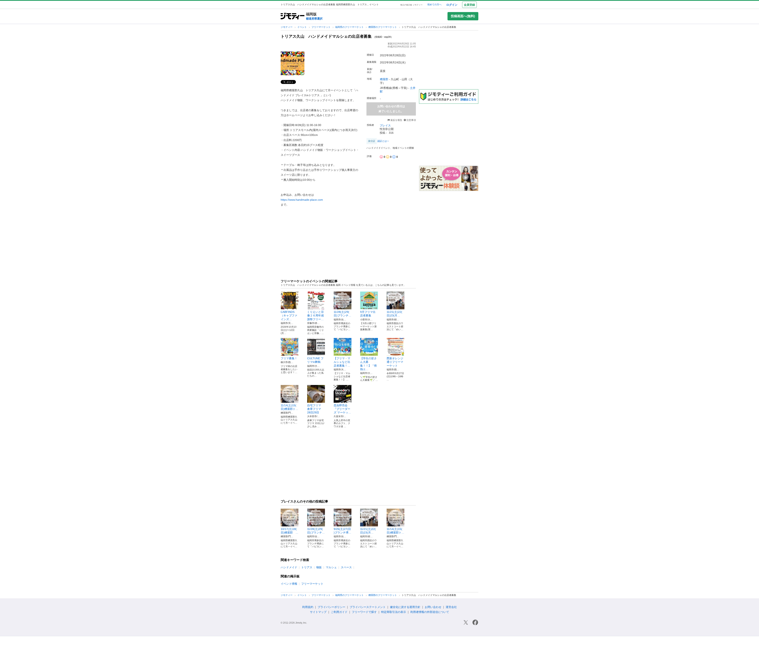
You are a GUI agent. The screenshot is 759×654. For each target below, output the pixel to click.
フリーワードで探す (364, 612)
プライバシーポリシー (331, 607)
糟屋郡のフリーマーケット (382, 27)
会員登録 (469, 4)
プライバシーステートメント (368, 607)
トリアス (306, 567)
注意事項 (411, 120)
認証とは (382, 141)
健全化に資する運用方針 (405, 607)
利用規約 (307, 607)
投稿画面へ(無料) (463, 16)
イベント (302, 27)
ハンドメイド (289, 567)
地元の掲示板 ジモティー (411, 5)
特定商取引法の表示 (393, 612)
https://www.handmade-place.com (302, 199)
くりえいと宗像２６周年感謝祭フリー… (315, 315)
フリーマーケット (321, 27)
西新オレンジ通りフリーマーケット (395, 362)
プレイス (385, 125)
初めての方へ (434, 4)
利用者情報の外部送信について (429, 612)
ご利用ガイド (339, 612)
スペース (346, 567)
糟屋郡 (384, 79)
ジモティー (287, 27)
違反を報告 (396, 120)
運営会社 (451, 607)
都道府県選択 (314, 18)
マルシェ (331, 567)
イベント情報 (289, 583)
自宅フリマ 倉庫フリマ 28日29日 (315, 409)
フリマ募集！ (289, 358)
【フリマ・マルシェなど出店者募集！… (342, 362)
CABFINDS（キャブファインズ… (289, 315)
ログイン (451, 4)
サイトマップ (318, 612)
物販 (319, 567)
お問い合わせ (433, 607)
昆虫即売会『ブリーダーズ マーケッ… (342, 409)
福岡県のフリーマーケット (349, 27)
